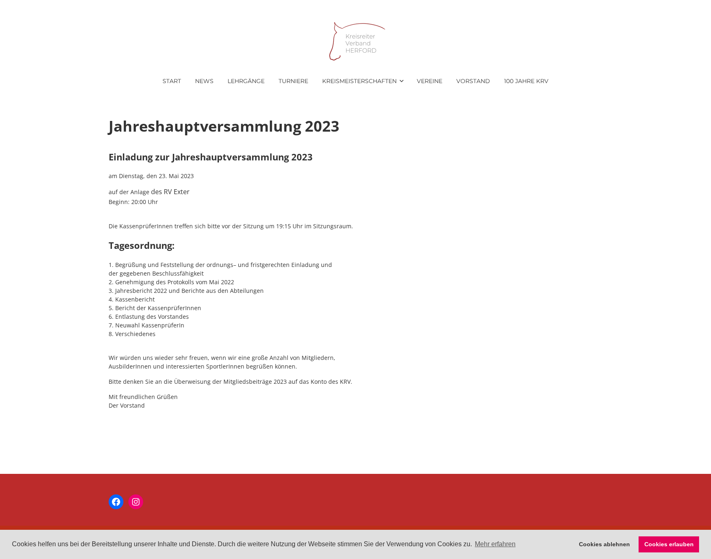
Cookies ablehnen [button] (604, 544)
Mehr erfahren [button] (495, 543)
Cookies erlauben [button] (669, 544)
